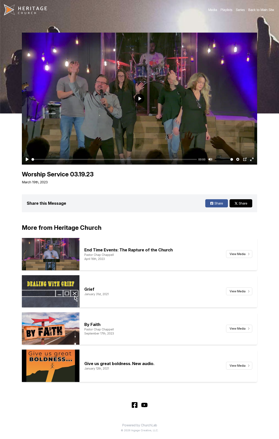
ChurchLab (149, 425)
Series (240, 10)
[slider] (114, 159)
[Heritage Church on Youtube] (144, 405)
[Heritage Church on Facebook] (134, 405)
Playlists (226, 10)
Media (212, 10)
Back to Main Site (261, 10)
